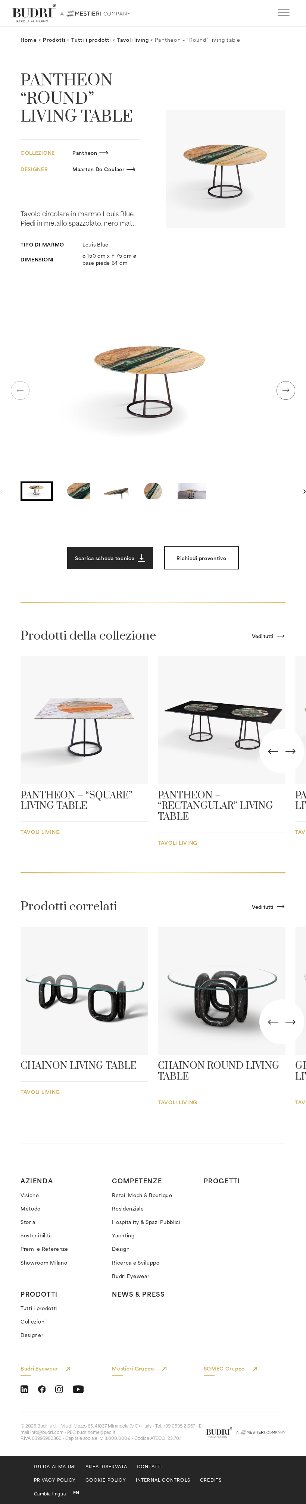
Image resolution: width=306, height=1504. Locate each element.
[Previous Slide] (273, 751)
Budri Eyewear (130, 1276)
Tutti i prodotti (91, 39)
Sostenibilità (36, 1235)
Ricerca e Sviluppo (136, 1262)
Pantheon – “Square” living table (76, 801)
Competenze (137, 1180)
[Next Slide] (290, 751)
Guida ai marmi (55, 1466)
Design (120, 1248)
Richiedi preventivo (201, 558)
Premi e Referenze (44, 1248)
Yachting (123, 1235)
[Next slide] (286, 390)
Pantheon (84, 152)
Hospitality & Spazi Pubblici (146, 1221)
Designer (32, 1334)
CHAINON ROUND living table (219, 1071)
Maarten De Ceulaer (98, 169)
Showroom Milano (44, 1262)
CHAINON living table (79, 1066)
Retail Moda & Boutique (142, 1195)
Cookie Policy (105, 1480)
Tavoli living (133, 39)
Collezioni (33, 1321)
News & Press (138, 1293)
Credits (211, 1480)
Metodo (31, 1208)
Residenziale (128, 1208)
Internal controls (163, 1480)
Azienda (37, 1180)
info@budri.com (46, 1432)
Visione (30, 1195)
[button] (153, 390)
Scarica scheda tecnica (104, 558)
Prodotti (54, 39)
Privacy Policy (55, 1480)
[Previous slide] (20, 390)
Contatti (149, 1466)
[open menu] (283, 13)
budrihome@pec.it (96, 1432)
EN (76, 1493)
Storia (28, 1221)
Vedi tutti (262, 636)
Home (29, 39)
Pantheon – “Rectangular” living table (215, 806)
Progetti (222, 1180)
